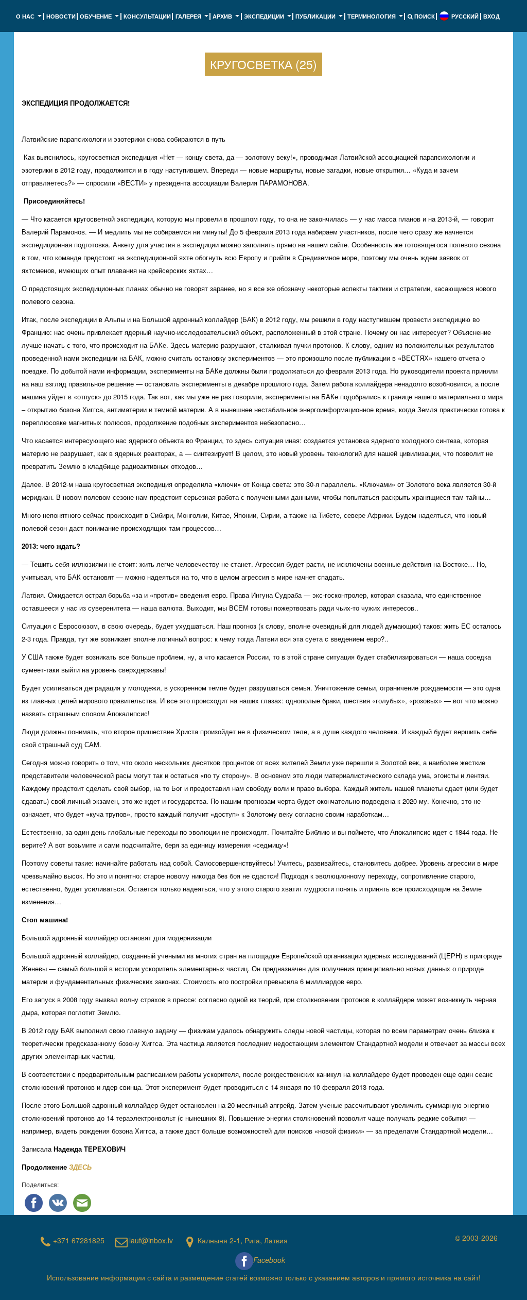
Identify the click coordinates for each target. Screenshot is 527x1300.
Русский (465, 16)
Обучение (100, 19)
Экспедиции (268, 19)
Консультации (147, 16)
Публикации (320, 19)
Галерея (192, 19)
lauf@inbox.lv (151, 1240)
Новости (61, 16)
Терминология (376, 19)
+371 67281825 (78, 1240)
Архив (227, 19)
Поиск (424, 16)
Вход (491, 16)
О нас (30, 19)
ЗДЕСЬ (80, 1167)
